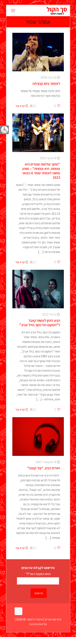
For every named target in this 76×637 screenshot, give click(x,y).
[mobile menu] (13, 10)
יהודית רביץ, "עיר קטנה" (43, 468)
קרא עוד (20, 106)
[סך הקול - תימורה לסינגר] (56, 10)
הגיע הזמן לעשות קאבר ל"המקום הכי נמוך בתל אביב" (39, 322)
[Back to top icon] (18, 611)
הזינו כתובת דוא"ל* (38, 574)
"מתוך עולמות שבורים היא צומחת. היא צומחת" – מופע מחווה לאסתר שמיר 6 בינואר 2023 (41, 171)
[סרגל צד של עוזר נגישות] (4, 129)
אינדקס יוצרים (53, 619)
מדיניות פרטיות (38, 624)
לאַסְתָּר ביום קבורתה (46, 83)
